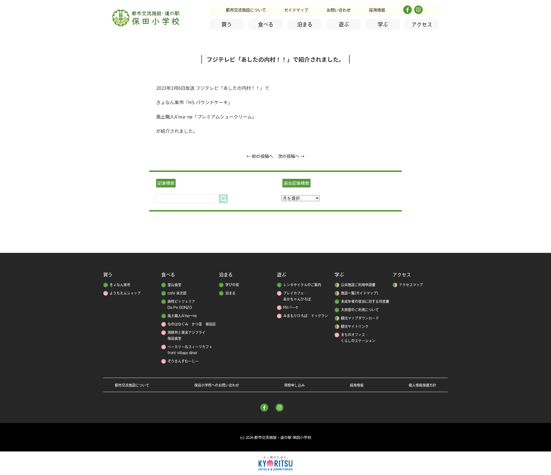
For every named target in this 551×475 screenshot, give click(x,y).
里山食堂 (174, 284)
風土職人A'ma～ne (182, 315)
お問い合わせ (339, 10)
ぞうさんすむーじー (183, 361)
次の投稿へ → (291, 156)
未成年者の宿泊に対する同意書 (365, 301)
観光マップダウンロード (360, 318)
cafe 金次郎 (177, 293)
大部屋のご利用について (360, 309)
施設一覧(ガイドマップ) (359, 293)
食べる (265, 24)
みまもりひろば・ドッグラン (305, 315)
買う (227, 24)
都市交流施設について (246, 10)
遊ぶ (344, 24)
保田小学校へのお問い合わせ (216, 385)
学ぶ (383, 24)
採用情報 (377, 10)
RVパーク (290, 307)
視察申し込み (294, 385)
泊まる (305, 24)
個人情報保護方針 (422, 385)
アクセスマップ (411, 284)
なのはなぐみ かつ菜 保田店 (192, 324)
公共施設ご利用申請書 (358, 284)
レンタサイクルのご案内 (302, 284)
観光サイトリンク (354, 326)
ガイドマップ (296, 10)
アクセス (422, 24)
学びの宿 (232, 284)
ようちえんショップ (125, 293)
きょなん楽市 (120, 284)
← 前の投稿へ (260, 156)
